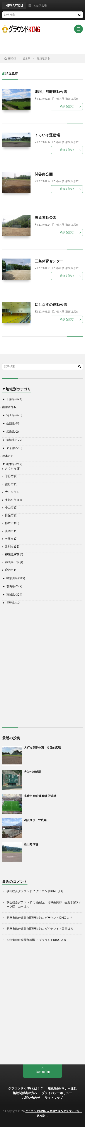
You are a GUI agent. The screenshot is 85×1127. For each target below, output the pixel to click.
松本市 (6, 456)
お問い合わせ (31, 1097)
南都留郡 (8, 407)
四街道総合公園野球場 (21, 940)
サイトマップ (54, 1097)
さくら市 (10, 468)
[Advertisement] (43, 43)
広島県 (10, 431)
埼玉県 (10, 415)
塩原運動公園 (45, 217)
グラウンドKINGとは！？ (25, 1088)
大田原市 (10, 492)
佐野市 (9, 484)
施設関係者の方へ (25, 1093)
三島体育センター (49, 261)
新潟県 (10, 440)
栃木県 (60, 98)
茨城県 (10, 594)
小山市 (9, 507)
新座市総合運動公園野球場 (24, 918)
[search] (79, 14)
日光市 (9, 515)
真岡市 (9, 531)
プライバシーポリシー (57, 1093)
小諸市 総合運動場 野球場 (40, 796)
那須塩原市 (71, 98)
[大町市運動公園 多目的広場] (12, 756)
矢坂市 (9, 538)
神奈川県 (12, 578)
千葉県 (10, 399)
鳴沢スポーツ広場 (35, 820)
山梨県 (10, 423)
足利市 (9, 546)
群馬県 (10, 586)
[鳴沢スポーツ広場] (12, 828)
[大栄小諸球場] (12, 780)
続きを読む (67, 106)
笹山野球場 (31, 844)
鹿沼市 (9, 570)
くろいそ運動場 (47, 135)
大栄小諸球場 (32, 772)
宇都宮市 (10, 500)
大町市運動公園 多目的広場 (42, 747)
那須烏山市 (12, 562)
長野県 (10, 603)
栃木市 (9, 523)
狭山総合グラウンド (19, 891)
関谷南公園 (44, 174)
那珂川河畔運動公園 (51, 91)
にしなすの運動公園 (51, 304)
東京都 (10, 448)
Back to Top (43, 1072)
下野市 (9, 476)
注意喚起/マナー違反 (62, 1088)
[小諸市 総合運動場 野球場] (12, 804)
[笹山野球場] (12, 852)
